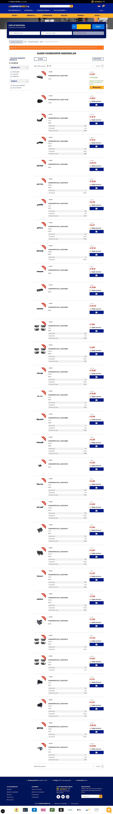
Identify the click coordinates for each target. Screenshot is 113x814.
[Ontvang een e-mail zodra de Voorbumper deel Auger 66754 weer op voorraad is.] (97, 579)
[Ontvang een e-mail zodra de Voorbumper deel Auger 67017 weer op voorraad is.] (97, 685)
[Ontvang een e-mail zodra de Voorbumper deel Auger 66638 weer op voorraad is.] (97, 354)
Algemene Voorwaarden (61, 803)
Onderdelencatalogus (16, 41)
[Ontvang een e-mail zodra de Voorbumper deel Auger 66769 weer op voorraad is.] (97, 625)
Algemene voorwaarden (38, 792)
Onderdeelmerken (43, 10)
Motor (14, 15)
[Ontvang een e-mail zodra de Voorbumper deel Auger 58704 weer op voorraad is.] (97, 208)
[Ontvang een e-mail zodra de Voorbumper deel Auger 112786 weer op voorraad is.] (97, 104)
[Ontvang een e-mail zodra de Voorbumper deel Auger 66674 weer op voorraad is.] (97, 400)
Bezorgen (9, 794)
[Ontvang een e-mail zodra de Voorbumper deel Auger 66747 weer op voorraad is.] (97, 533)
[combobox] (26, 33)
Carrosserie (48, 15)
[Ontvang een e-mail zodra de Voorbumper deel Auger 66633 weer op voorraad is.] (97, 293)
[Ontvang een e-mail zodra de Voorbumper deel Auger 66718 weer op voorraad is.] (97, 469)
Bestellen (9, 789)
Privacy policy (35, 794)
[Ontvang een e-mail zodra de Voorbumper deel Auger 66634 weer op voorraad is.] (97, 312)
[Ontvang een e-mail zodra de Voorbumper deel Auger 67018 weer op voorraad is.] (97, 708)
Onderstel (31, 15)
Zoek (98, 27)
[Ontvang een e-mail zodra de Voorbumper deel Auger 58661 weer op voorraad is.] (97, 169)
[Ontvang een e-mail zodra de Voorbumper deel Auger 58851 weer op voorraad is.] (97, 254)
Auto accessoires (59, 10)
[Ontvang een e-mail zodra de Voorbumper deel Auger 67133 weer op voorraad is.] (97, 731)
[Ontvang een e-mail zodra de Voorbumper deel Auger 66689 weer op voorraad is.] (97, 446)
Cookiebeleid (35, 797)
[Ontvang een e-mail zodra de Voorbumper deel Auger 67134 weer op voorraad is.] (97, 752)
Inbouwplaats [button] (15, 67)
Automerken (28, 10)
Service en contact (37, 789)
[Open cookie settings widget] (3, 811)
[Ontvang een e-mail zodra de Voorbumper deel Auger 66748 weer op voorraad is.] (97, 556)
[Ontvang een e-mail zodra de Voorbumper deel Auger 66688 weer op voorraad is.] (97, 423)
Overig (97, 15)
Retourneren (10, 797)
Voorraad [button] (14, 81)
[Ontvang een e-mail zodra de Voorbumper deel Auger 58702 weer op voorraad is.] (97, 188)
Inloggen (101, 10)
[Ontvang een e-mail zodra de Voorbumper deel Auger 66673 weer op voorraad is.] (97, 377)
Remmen (81, 15)
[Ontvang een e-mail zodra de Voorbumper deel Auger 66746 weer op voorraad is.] (97, 510)
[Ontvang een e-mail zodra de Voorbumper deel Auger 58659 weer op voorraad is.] (97, 123)
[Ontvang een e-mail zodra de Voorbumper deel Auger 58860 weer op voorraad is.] (97, 275)
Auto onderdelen (14, 10)
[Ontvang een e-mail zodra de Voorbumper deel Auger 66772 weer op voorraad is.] (97, 644)
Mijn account (10, 799)
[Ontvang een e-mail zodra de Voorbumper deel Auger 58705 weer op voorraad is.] (97, 231)
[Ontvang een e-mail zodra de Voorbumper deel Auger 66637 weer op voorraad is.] (97, 331)
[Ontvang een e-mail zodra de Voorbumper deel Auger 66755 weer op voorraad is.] (97, 602)
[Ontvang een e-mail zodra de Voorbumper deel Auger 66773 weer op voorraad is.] (97, 665)
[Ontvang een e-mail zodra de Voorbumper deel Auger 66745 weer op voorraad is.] (97, 487)
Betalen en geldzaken (12, 792)
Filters (40, 59)
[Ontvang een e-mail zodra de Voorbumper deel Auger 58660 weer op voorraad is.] (97, 146)
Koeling (64, 15)
